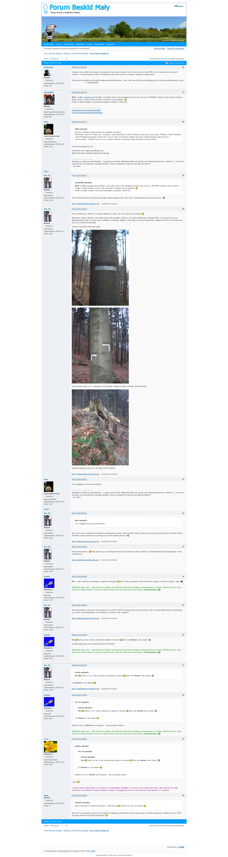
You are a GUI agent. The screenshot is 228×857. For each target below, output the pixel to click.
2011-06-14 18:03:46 (79, 67)
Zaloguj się (153, 59)
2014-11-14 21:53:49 (79, 695)
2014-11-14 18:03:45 (79, 665)
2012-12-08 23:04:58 (79, 576)
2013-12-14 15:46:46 (79, 635)
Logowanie (110, 44)
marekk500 (49, 92)
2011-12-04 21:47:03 (79, 209)
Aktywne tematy (159, 48)
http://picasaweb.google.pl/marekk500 (86, 110)
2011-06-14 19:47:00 (79, 92)
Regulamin (80, 44)
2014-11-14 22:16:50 (79, 739)
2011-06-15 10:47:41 (79, 122)
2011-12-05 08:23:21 (79, 513)
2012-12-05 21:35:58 (79, 547)
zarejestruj (164, 59)
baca (46, 122)
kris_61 (47, 175)
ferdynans (48, 67)
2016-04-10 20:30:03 (79, 795)
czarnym (87, 97)
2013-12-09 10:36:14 (79, 605)
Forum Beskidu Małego (53, 54)
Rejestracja (99, 44)
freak (46, 795)
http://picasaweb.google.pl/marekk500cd (87, 113)
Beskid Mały (49, 44)
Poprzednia (54, 59)
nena (46, 739)
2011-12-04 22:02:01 (79, 479)
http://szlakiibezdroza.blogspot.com (85, 204)
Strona (46, 171)
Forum (59, 44)
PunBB (181, 847)
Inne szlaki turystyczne (99, 54)
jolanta (47, 576)
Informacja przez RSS (176, 63)
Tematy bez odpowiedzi (175, 48)
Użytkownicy (69, 44)
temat (84, 147)
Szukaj (89, 44)
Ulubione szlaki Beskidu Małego (76, 54)
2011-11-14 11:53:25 (79, 175)
